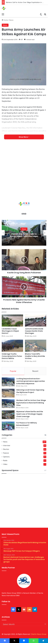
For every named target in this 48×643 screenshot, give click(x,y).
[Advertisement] (24, 170)
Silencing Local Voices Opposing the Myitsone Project (30, 391)
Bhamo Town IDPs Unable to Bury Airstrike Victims (35, 356)
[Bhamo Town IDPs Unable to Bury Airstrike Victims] (35, 346)
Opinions (6, 457)
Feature (6, 453)
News (11, 20)
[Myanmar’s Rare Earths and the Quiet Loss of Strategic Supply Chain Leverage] (8, 414)
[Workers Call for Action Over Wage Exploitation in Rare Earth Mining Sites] (8, 403)
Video (5, 464)
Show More (23, 137)
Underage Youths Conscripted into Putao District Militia (12, 356)
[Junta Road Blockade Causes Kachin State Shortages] (35, 320)
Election (6, 449)
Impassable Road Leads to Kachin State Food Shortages (24, 235)
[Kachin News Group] (11, 8)
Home (5, 20)
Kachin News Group (39, 634)
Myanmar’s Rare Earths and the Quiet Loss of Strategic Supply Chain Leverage (29, 414)
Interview (6, 445)
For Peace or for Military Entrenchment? (26, 424)
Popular (13, 371)
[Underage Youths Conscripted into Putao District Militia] (12, 346)
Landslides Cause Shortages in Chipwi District (10, 331)
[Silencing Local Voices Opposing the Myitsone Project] (8, 393)
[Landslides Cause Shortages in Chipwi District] (12, 320)
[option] (24, 233)
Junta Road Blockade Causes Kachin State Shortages (34, 331)
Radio (5, 460)
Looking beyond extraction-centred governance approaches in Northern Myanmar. (30, 381)
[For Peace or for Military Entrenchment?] (8, 426)
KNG (24, 213)
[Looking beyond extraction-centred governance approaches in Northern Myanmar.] (8, 381)
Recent (35, 371)
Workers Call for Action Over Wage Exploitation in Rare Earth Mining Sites (31, 402)
